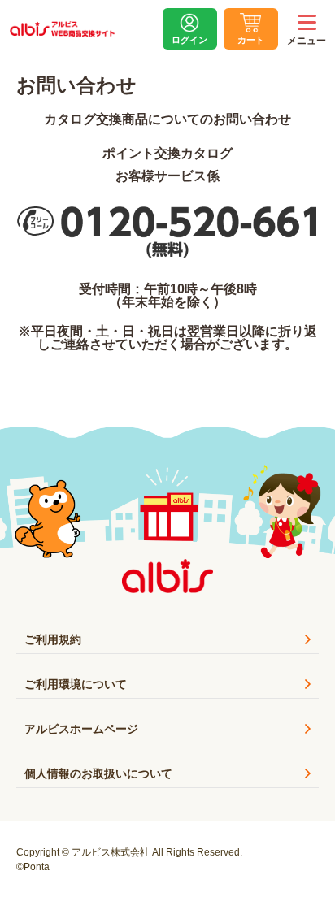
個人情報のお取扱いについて (98, 773)
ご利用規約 (52, 639)
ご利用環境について (75, 684)
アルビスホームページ (81, 728)
